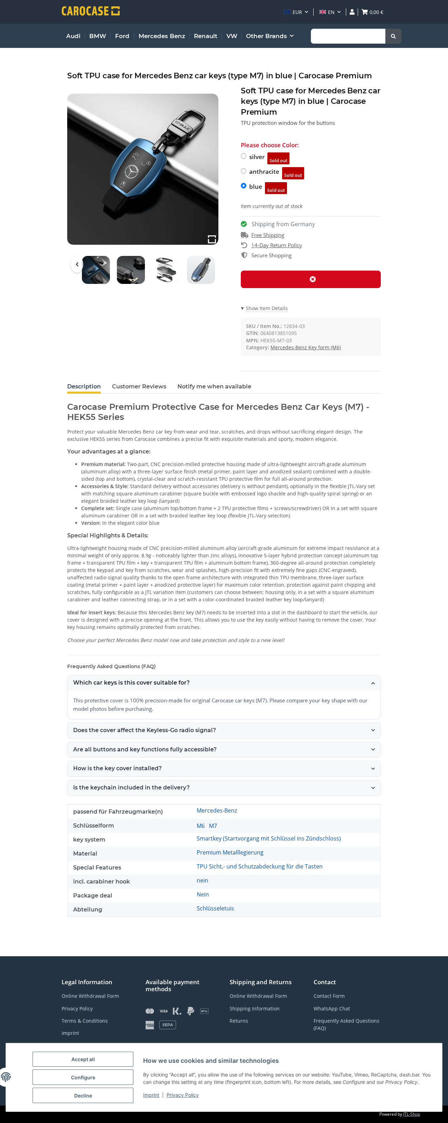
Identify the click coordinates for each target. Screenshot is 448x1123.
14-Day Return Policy (276, 245)
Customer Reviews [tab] (139, 386)
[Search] (393, 36)
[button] (296, 12)
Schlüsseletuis (215, 908)
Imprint (151, 1095)
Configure (83, 1077)
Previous (77, 264)
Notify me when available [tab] (214, 386)
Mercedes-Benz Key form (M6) (306, 347)
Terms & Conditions (85, 1020)
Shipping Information (255, 1008)
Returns (239, 1020)
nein (202, 880)
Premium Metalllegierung (230, 852)
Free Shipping (267, 234)
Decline (83, 1096)
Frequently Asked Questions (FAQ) (346, 1024)
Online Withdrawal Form (90, 996)
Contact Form (329, 996)
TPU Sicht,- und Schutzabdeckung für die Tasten (260, 866)
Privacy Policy (183, 1095)
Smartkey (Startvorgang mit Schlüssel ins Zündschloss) (269, 838)
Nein (203, 894)
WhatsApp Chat (332, 1008)
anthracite (275, 172)
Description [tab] (84, 386)
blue (267, 188)
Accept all (83, 1059)
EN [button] (331, 12)
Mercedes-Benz (217, 810)
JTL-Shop (411, 1114)
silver (268, 158)
